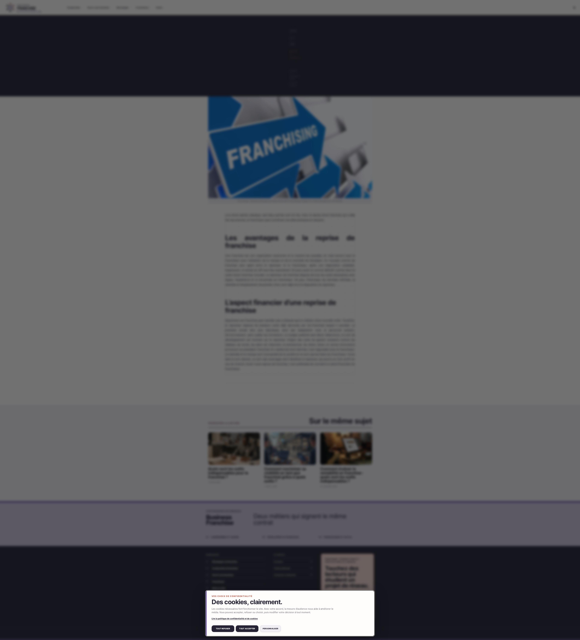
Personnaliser (270, 628)
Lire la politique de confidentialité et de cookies (235, 618)
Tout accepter (247, 628)
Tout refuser (223, 628)
